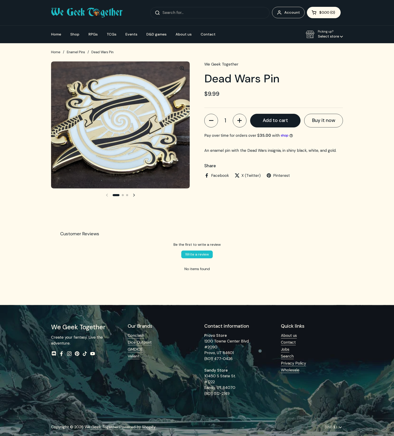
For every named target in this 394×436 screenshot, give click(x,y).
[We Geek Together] (87, 13)
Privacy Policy (293, 363)
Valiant (134, 356)
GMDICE (135, 349)
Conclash (136, 335)
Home (55, 52)
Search (287, 356)
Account (292, 12)
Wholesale (290, 370)
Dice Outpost (140, 342)
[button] (324, 12)
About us (289, 335)
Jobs (285, 349)
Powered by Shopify (137, 426)
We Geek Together (102, 426)
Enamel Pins (76, 52)
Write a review (197, 254)
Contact (288, 342)
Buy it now (323, 120)
